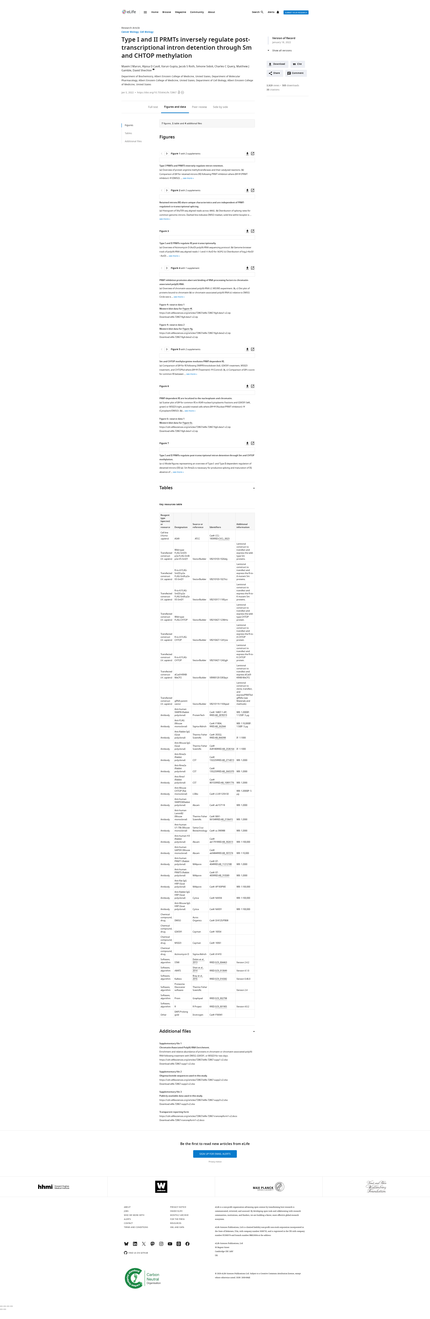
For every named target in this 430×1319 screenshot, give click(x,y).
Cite (299, 64)
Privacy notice (215, 1161)
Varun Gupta (169, 66)
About (211, 12)
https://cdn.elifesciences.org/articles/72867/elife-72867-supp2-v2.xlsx (193, 1080)
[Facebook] (187, 1245)
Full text (153, 107)
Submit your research (296, 12)
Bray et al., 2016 (198, 977)
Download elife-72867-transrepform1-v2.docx (181, 1120)
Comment (299, 74)
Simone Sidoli (204, 66)
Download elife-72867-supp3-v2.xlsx (177, 1104)
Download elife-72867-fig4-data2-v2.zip (178, 337)
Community (197, 12)
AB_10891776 (227, 782)
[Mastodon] (152, 1245)
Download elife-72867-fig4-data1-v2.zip (178, 317)
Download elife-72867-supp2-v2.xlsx (177, 1084)
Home (154, 12)
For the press (177, 1219)
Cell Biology (147, 32)
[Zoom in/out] (11, 1306)
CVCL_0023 (224, 538)
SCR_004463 (221, 962)
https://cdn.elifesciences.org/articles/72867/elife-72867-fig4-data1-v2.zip (195, 313)
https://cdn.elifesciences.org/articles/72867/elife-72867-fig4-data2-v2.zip (195, 333)
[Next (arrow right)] (4, 1309)
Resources (175, 1223)
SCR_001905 (221, 1006)
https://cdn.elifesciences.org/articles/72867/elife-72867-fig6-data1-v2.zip (195, 427)
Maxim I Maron (131, 66)
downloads (290, 85)
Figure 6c (187, 423)
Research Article (130, 28)
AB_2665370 (228, 771)
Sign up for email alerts (215, 1154)
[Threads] (178, 1245)
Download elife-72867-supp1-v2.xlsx (177, 1063)
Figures (175, 107)
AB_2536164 (228, 749)
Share (276, 73)
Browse (166, 12)
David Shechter (142, 70)
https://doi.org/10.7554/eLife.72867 (157, 92)
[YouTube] (170, 1245)
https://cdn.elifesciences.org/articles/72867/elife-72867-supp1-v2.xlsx (193, 1059)
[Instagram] (161, 1245)
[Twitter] (143, 1245)
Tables (128, 133)
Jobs (126, 1211)
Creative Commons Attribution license (277, 1273)
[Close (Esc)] (1, 1306)
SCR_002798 (221, 998)
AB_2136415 (227, 819)
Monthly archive (179, 1215)
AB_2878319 (221, 715)
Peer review (199, 107)
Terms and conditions (136, 1227)
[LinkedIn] (135, 1245)
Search (256, 12)
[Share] (4, 1306)
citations (273, 89)
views (273, 85)
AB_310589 (224, 875)
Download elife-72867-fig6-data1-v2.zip (178, 431)
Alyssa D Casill (151, 66)
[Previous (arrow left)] (1, 1309)
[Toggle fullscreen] (8, 1306)
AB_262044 (220, 726)
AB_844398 (220, 737)
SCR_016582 (221, 978)
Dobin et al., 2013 (198, 961)
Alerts (271, 12)
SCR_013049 (221, 970)
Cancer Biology (130, 32)
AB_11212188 (225, 864)
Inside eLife (176, 1211)
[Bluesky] (126, 1245)
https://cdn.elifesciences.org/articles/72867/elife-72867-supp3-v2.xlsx (193, 1100)
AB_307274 (227, 853)
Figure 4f (187, 309)
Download (279, 64)
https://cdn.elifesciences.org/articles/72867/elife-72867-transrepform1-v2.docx (198, 1116)
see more (187, 178)
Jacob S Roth (187, 66)
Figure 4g (187, 329)
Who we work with (134, 1215)
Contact (128, 1223)
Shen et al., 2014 (198, 969)
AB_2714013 (228, 760)
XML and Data (177, 1227)
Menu (145, 12)
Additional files (133, 141)
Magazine (180, 12)
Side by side (220, 107)
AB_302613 (227, 842)
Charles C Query (224, 66)
